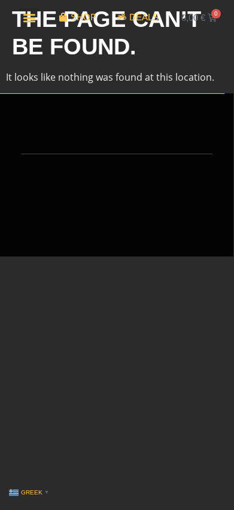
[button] (29, 18)
